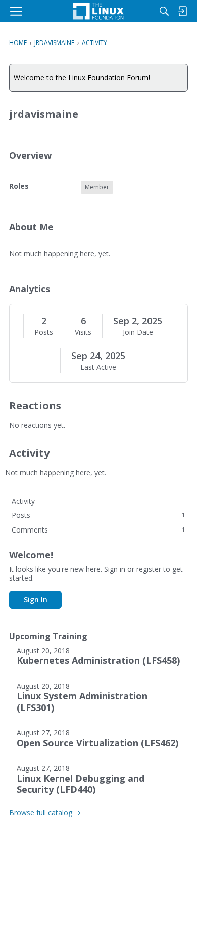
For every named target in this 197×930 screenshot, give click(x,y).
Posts (43, 332)
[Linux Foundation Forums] (98, 11)
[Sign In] (182, 11)
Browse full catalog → (45, 812)
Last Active (98, 367)
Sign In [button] (35, 599)
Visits (83, 332)
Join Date (138, 332)
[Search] (164, 11)
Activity (23, 501)
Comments (98, 530)
